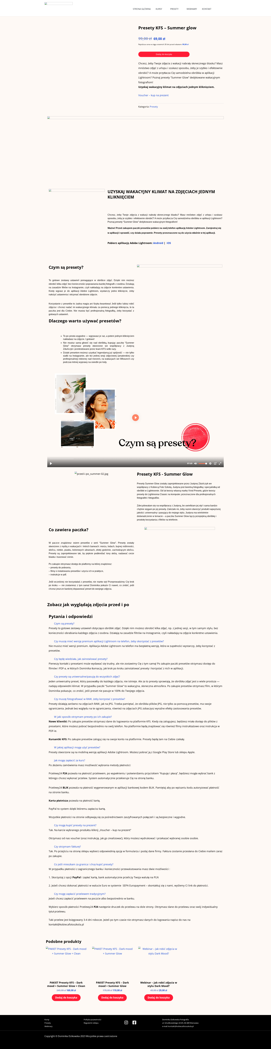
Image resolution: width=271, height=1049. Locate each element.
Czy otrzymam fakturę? (67, 846)
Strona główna (142, 8)
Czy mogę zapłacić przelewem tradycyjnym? (80, 893)
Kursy (159, 8)
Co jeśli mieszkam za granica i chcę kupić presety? (83, 864)
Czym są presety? (64, 623)
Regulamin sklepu (91, 1023)
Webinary (192, 8)
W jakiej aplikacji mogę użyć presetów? (77, 747)
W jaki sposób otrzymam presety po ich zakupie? (83, 716)
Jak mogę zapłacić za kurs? (69, 760)
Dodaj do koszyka (164, 54)
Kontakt (206, 8)
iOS (169, 243)
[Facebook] (134, 1022)
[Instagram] (126, 1022)
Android (158, 243)
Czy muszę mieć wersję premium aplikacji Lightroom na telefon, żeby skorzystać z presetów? (109, 641)
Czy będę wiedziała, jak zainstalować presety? (81, 659)
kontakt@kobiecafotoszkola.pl (181, 1026)
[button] (135, 623)
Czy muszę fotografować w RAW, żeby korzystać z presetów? (89, 699)
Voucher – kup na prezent (153, 95)
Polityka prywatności (92, 1019)
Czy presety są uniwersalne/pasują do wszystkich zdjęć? (87, 676)
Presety (174, 8)
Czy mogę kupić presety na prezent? (75, 825)
